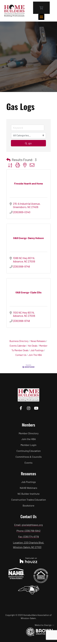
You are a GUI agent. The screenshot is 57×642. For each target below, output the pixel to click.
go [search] (30, 143)
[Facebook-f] (20, 408)
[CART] (41, 8)
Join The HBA (35, 355)
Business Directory (19, 341)
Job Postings (37, 350)
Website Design (43, 625)
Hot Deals (32, 345)
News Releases (38, 341)
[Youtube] (36, 408)
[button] (41, 17)
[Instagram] (28, 408)
